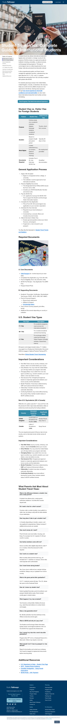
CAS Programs (48, 714)
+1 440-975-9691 (58, 2)
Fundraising (48, 691)
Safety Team (32, 714)
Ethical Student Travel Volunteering (35, 354)
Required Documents (6, 65)
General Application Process (6, 62)
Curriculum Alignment (50, 711)
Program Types (33, 694)
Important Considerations (7, 69)
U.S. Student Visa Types (7, 67)
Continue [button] (57, 721)
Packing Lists (48, 696)
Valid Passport (25, 273)
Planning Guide (48, 687)
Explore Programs (47, 2)
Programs (32, 689)
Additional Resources (6, 76)
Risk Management (34, 711)
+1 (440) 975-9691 (14, 710)
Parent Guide (48, 698)
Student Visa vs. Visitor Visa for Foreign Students (7, 59)
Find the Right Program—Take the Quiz (14, 695)
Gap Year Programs (34, 691)
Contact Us (32, 704)
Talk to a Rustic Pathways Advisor (14, 700)
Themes (31, 696)
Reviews (32, 698)
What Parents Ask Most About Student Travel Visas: (7, 73)
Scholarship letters (28, 304)
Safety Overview (33, 709)
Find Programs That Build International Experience (33, 101)
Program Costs (48, 689)
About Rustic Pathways (35, 702)
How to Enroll (48, 700)
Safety (31, 700)
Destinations (32, 687)
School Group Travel (50, 709)
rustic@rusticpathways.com (16, 711)
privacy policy (49, 718)
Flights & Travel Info (49, 694)
